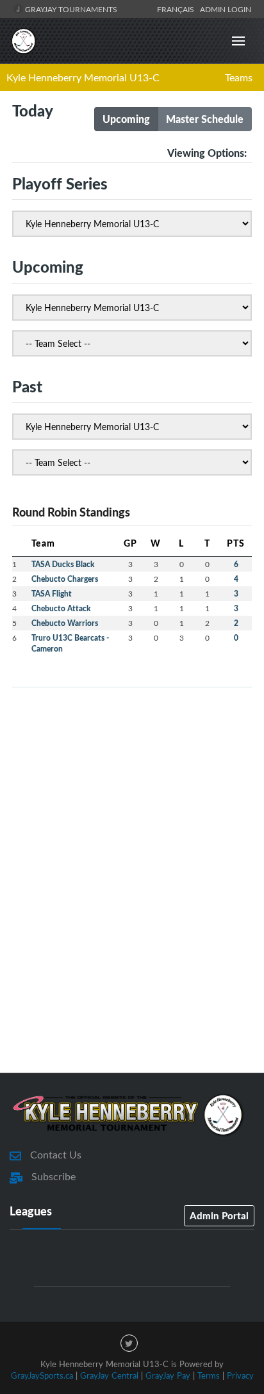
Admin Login (225, 9)
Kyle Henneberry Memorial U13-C (83, 77)
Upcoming (126, 118)
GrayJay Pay (167, 1375)
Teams (238, 77)
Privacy (240, 1375)
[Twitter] (129, 1343)
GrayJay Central (109, 1375)
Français (177, 9)
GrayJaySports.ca (42, 1375)
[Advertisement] (132, 912)
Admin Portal (219, 1215)
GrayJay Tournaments (70, 9)
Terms (208, 1375)
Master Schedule (204, 118)
